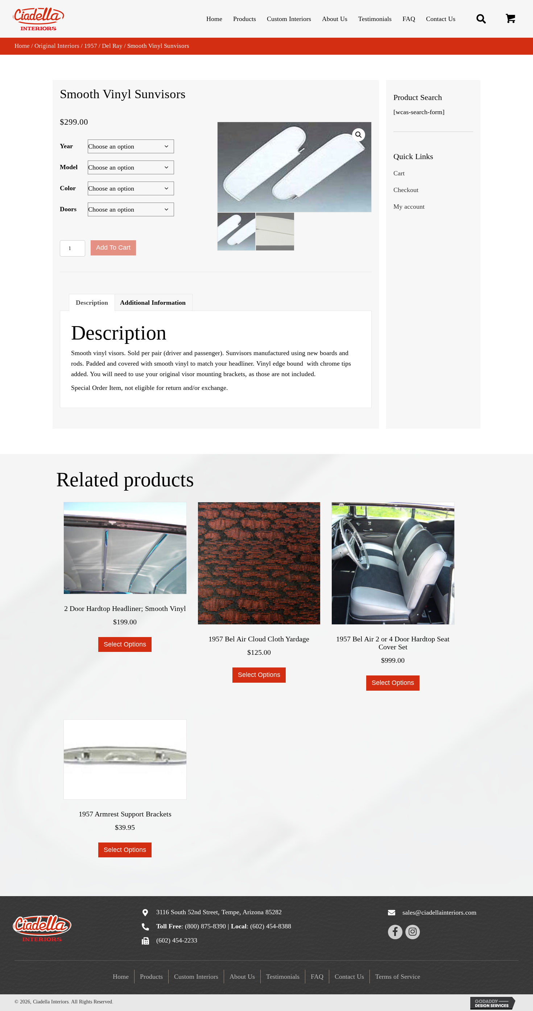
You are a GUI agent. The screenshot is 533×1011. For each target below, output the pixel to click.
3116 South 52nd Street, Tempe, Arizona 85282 (219, 912)
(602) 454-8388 (270, 926)
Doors (68, 209)
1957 (90, 45)
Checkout (405, 190)
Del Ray (112, 45)
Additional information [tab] (153, 302)
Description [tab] (92, 302)
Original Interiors (56, 45)
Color (68, 188)
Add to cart (113, 247)
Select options (125, 644)
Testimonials (282, 976)
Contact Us (349, 976)
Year (66, 146)
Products (151, 976)
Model (69, 167)
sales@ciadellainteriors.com (439, 912)
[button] (510, 19)
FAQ (317, 976)
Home (22, 45)
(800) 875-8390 (205, 926)
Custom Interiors (196, 976)
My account (409, 206)
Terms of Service (397, 976)
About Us (242, 976)
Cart (399, 173)
